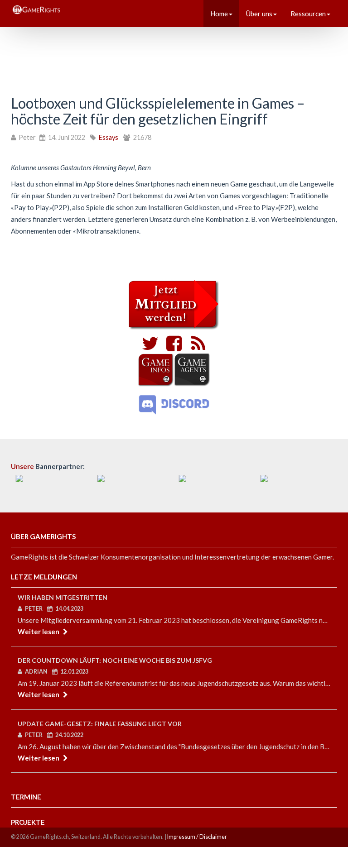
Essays (108, 137)
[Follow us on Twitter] (150, 347)
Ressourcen (308, 14)
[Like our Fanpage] (171, 347)
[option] (51, 484)
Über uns (259, 14)
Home (219, 14)
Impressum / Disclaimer (197, 836)
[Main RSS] (195, 347)
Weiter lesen (38, 631)
